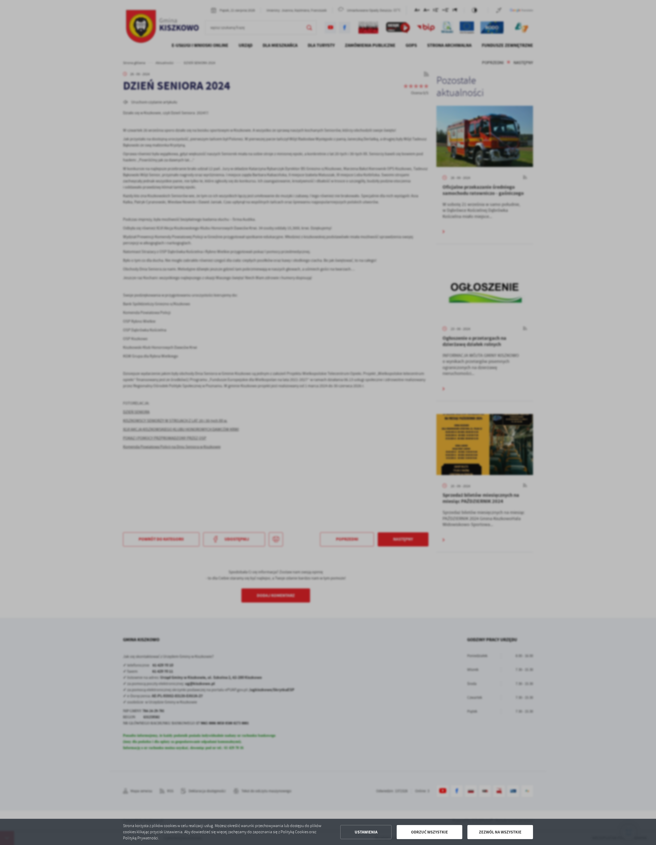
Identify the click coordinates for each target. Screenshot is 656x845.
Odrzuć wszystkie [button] (429, 832)
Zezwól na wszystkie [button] (500, 832)
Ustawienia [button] (366, 832)
